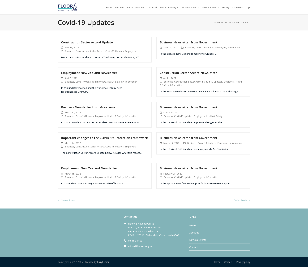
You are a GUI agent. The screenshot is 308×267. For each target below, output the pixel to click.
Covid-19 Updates (231, 22)
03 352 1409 (135, 240)
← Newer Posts (67, 200)
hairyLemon (103, 261)
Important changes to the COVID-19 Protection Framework (104, 138)
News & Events (197, 239)
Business (69, 51)
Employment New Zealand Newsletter (89, 73)
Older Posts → (242, 200)
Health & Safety (115, 81)
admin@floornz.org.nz (140, 246)
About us (194, 232)
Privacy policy (243, 261)
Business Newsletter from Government (188, 42)
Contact (193, 247)
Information (233, 47)
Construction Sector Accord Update (87, 42)
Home (217, 22)
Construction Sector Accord (90, 51)
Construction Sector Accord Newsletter (188, 73)
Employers (130, 51)
